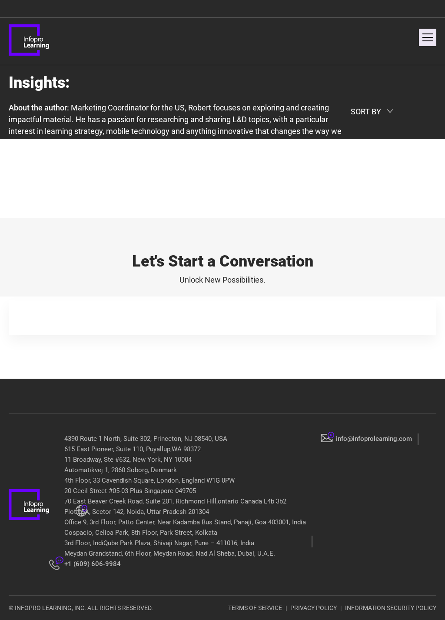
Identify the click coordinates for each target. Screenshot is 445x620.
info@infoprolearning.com (374, 439)
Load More (222, 197)
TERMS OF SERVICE (255, 607)
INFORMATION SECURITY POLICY (390, 607)
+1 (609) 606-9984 (92, 564)
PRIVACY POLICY (313, 607)
